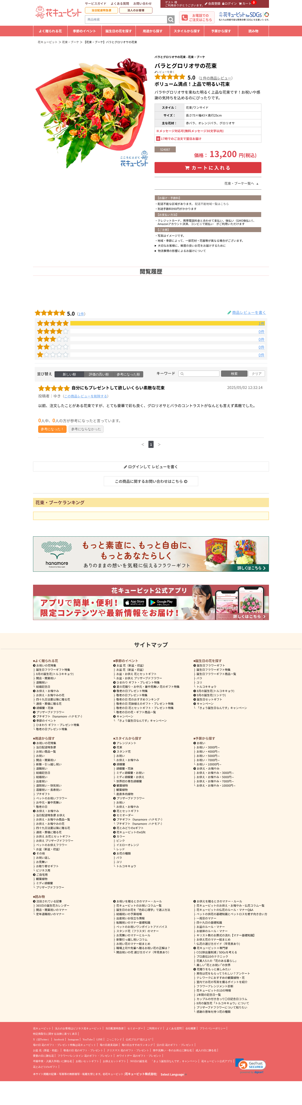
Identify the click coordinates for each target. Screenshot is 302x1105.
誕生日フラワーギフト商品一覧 (216, 674)
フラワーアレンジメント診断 (215, 986)
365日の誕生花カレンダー (52, 905)
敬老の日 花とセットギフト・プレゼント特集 (145, 708)
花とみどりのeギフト (130, 828)
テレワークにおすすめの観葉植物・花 (221, 978)
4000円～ (208, 751)
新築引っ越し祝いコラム (131, 939)
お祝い (40, 756)
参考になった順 (128, 374)
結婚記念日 (43, 686)
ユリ (199, 682)
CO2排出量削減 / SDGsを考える (217, 952)
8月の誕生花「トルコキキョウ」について (223, 1003)
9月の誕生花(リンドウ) (211, 695)
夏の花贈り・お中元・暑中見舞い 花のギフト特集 (148, 686)
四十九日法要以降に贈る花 (53, 699)
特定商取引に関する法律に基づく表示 (55, 1033)
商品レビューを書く (249, 312)
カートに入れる (211, 167)
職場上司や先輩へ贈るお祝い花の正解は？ (143, 948)
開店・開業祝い (46, 678)
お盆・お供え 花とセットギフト (136, 674)
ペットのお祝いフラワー (51, 798)
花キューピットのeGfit (131, 832)
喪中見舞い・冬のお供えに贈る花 (172, 1050)
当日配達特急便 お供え (50, 815)
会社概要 (190, 1028)
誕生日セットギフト (209, 699)
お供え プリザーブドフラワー (54, 840)
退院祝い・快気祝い (49, 785)
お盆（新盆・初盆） (49, 849)
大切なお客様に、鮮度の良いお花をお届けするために (192, 245)
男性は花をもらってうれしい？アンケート (223, 973)
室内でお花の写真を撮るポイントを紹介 (222, 982)
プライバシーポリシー (213, 1028)
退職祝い (41, 682)
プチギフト (43, 794)
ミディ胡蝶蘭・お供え (130, 777)
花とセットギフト (128, 811)
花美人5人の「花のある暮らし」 (217, 961)
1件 (81, 313)
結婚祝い (41, 777)
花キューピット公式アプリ (216, 1061)
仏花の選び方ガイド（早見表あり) (218, 944)
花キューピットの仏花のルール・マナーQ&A (225, 910)
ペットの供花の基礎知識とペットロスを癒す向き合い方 (232, 914)
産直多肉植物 (124, 794)
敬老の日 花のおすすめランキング (137, 699)
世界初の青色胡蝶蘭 (129, 781)
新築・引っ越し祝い (49, 764)
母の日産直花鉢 (109, 1044)
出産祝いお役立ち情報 (130, 918)
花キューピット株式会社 (140, 1074)
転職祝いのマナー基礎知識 (133, 922)
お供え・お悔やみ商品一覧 (53, 819)
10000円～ (209, 764)
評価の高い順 (99, 374)
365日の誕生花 (138, 1061)
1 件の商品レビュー (215, 77)
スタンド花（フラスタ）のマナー (137, 931)
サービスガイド (95, 3)
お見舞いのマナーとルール (133, 935)
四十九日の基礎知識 (209, 922)
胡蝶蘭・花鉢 (44, 708)
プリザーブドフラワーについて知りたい (222, 1007)
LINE (99, 1039)
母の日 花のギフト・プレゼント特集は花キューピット (64, 1044)
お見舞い (41, 862)
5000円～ (208, 756)
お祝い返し (43, 857)
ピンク (120, 840)
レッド (120, 849)
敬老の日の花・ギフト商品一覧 (136, 712)
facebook (59, 1039)
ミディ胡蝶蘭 (44, 883)
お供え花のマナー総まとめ (214, 939)
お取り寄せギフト (47, 866)
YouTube (88, 1039)
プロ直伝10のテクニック (212, 956)
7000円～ (208, 760)
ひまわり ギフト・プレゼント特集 (57, 725)
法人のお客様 (135, 10)
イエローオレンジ (127, 845)
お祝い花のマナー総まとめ (133, 944)
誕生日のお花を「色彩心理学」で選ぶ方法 (143, 910)
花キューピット (42, 1028)
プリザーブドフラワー (50, 712)
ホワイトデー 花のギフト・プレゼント (139, 1055)
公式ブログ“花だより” (138, 1039)
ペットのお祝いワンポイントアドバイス (141, 927)
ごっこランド (114, 1039)
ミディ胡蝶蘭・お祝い (130, 773)
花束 (119, 747)
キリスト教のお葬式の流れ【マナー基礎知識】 (226, 935)
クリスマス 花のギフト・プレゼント (128, 1050)
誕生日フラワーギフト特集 (53, 669)
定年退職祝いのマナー (50, 914)
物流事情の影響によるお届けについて (182, 250)
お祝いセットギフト (87, 1061)
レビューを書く (166, 72)
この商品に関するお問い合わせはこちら (149, 481)
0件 (261, 331)
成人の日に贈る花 (206, 1050)
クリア (257, 373)
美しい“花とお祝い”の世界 (214, 965)
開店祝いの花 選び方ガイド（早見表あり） (143, 952)
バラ (199, 678)
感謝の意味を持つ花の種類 (214, 1011)
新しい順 (69, 374)
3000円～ (208, 747)
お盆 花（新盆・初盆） (130, 669)
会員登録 (214, 3)
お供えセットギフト (114, 1061)
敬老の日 (41, 807)
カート (247, 3)
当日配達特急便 (101, 10)
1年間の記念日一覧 (209, 994)
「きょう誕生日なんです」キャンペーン (141, 720)
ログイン (231, 3)
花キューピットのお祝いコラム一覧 (139, 905)
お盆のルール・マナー (211, 927)
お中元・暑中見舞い (49, 802)
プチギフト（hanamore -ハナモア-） (60, 716)
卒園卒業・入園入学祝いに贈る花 (52, 1061)
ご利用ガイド (154, 1028)
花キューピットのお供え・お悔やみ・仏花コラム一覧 (230, 905)
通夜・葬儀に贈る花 (49, 703)
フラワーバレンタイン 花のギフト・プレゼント (85, 1055)
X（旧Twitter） (41, 1039)
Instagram (73, 1039)
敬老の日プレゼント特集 (51, 729)
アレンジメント (126, 743)
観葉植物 (41, 879)
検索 (234, 373)
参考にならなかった (86, 429)
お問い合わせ (142, 3)
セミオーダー (125, 815)
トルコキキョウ (206, 686)
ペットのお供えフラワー (51, 845)
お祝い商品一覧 (46, 751)
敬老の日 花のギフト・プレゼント (83, 1050)
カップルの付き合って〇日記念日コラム (222, 999)
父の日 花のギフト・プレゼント (175, 1044)
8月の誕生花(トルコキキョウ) (55, 674)
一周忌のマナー (206, 918)
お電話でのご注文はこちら (200, 17)
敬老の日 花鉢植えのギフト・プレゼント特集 (145, 703)
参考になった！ (52, 429)
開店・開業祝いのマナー (51, 910)
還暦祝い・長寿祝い (49, 790)
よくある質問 (120, 3)
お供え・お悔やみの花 (50, 695)
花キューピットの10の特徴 (214, 990)
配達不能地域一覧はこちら (212, 204)
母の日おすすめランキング (137, 1044)
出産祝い (41, 781)
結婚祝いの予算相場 (129, 914)
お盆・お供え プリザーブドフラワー (139, 678)
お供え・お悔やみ (47, 691)
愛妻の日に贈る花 (43, 1055)
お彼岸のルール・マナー (212, 931)
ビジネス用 (43, 870)
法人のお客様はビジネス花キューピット (78, 1028)
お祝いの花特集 (46, 665)
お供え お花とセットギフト (53, 836)
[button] (251, 1066)
